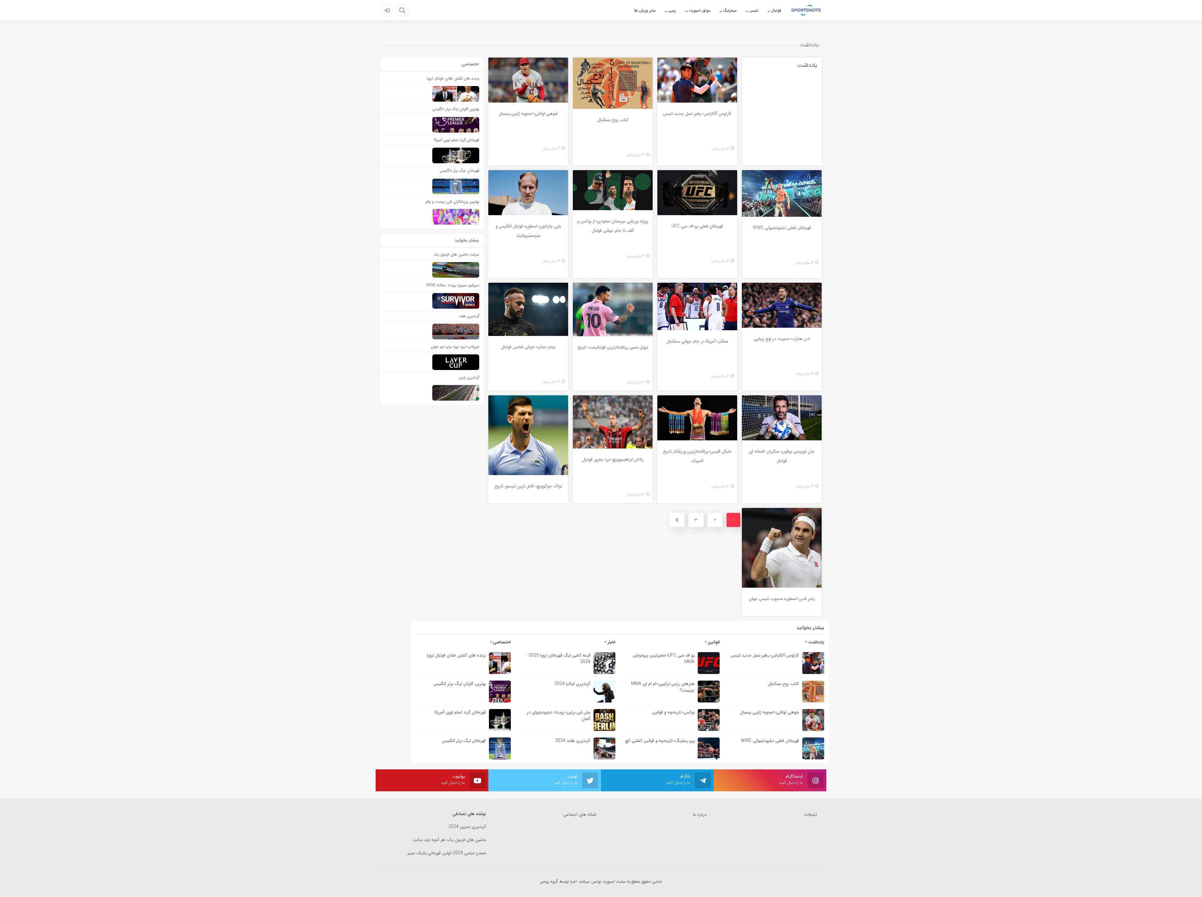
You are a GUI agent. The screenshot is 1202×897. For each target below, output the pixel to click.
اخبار (610, 642)
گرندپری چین (469, 378)
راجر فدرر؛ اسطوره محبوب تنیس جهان (782, 598)
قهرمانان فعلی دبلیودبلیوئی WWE (782, 227)
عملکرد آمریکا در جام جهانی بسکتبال (697, 341)
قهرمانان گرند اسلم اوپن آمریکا (456, 140)
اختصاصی (501, 642)
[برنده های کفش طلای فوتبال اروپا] (432, 94)
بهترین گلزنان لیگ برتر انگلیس (455, 109)
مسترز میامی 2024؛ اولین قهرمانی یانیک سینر (447, 853)
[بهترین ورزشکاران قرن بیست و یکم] (432, 217)
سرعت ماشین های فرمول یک (456, 254)
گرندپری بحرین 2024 (467, 827)
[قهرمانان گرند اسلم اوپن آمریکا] (432, 155)
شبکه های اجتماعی (579, 814)
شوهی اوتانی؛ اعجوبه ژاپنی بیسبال (528, 113)
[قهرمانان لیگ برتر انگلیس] (432, 186)
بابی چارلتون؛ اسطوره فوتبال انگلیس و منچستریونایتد (528, 231)
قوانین (713, 642)
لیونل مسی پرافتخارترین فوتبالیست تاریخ (613, 347)
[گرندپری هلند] (432, 332)
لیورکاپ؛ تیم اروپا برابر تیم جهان (455, 347)
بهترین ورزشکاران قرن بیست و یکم (452, 202)
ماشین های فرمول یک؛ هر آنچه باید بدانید (449, 840)
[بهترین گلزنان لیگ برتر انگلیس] (432, 125)
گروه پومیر (549, 881)
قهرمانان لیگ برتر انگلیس (459, 171)
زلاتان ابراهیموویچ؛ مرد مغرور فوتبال (613, 459)
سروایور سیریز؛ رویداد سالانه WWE (452, 285)
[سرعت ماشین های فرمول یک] (432, 270)
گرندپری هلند (469, 316)
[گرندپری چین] (432, 393)
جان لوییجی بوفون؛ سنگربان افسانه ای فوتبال (782, 456)
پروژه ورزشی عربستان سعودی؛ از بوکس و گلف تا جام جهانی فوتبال (612, 226)
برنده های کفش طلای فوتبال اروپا (453, 78)
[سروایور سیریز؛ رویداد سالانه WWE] (432, 301)
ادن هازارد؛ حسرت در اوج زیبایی (782, 338)
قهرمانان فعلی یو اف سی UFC (697, 226)
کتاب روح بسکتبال (613, 119)
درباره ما (700, 814)
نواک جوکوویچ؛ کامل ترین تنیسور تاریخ (528, 486)
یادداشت (815, 642)
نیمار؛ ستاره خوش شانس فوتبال (528, 346)
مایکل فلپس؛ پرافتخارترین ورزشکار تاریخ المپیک (697, 456)
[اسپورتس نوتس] (806, 10)
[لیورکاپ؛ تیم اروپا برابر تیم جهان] (432, 362)
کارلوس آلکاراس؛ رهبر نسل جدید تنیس (697, 113)
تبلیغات (810, 814)
